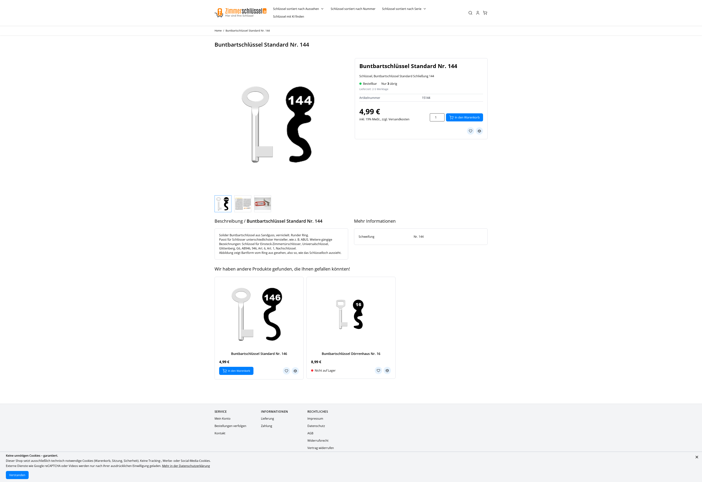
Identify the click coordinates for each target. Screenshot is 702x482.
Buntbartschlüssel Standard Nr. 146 (259, 353)
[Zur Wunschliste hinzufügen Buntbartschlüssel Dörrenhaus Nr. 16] (378, 370)
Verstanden (17, 475)
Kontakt (220, 433)
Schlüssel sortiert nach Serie (401, 9)
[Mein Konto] (477, 13)
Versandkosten (399, 119)
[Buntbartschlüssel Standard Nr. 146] (259, 314)
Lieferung (267, 419)
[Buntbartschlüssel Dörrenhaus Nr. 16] (351, 314)
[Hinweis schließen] (697, 457)
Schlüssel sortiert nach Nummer (353, 9)
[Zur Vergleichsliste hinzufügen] (479, 131)
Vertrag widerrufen (320, 448)
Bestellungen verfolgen (230, 426)
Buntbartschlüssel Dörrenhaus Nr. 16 (351, 353)
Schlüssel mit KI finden (288, 16)
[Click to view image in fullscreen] (281, 124)
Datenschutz (316, 426)
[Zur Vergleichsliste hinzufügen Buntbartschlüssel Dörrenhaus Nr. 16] (387, 370)
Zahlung (266, 426)
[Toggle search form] (470, 13)
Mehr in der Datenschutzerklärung (186, 466)
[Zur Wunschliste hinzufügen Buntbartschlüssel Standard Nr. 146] (286, 371)
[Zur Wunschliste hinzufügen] (470, 131)
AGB (310, 433)
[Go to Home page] (241, 12)
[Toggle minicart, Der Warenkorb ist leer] (485, 13)
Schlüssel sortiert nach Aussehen (296, 9)
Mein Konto (223, 419)
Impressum (315, 419)
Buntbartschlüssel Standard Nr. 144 (248, 30)
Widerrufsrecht (318, 441)
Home (218, 30)
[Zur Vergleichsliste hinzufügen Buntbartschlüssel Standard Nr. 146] (295, 371)
